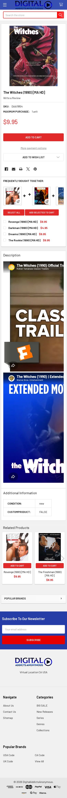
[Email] (13, 169)
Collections (43, 730)
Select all (14, 212)
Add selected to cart (41, 212)
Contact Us (9, 711)
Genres (40, 724)
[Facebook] (6, 169)
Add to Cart (17, 565)
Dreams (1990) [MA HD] (22, 234)
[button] (33, 157)
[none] (33, 56)
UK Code (8, 761)
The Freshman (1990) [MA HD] (50, 573)
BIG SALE (42, 705)
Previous (4, 558)
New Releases (45, 711)
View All (39, 761)
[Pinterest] (35, 169)
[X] (28, 169)
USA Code (8, 755)
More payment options (34, 148)
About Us (8, 705)
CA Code (39, 755)
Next (62, 558)
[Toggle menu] (4, 4)
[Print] (21, 169)
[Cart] (62, 5)
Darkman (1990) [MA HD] (23, 227)
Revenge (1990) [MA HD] (22, 221)
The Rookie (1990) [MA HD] (24, 240)
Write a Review (12, 98)
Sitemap (8, 717)
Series (40, 717)
